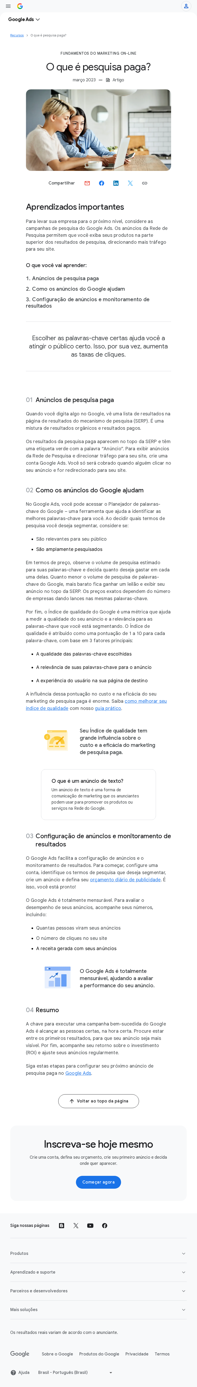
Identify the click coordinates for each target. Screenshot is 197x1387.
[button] (145, 183)
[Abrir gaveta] (8, 6)
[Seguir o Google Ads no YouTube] (90, 1225)
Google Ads (78, 1073)
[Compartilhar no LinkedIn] (116, 183)
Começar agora (98, 1182)
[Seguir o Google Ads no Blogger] (61, 1225)
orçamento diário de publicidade (125, 880)
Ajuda (23, 1372)
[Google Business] (20, 6)
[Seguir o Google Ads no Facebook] (104, 1225)
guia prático (108, 708)
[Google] (19, 1354)
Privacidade (137, 1354)
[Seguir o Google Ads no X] (76, 1225)
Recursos (17, 35)
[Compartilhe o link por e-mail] (87, 183)
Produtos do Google (99, 1354)
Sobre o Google (57, 1354)
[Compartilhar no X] (130, 183)
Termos (162, 1354)
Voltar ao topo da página (103, 1101)
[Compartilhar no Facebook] (101, 183)
